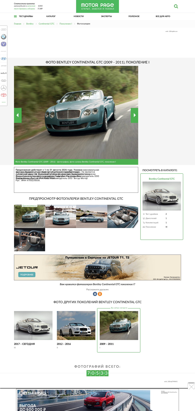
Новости (79, 16)
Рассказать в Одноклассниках (100, 294)
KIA (3, 73)
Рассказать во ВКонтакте (95, 294)
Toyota (3, 95)
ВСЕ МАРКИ (4, 101)
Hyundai (3, 58)
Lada (3, 80)
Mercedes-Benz (3, 87)
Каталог (51, 16)
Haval (3, 51)
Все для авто (163, 16)
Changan (3, 44)
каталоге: (31, 6)
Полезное (133, 16)
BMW (3, 36)
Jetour (3, 65)
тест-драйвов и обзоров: (24, 9)
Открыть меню (15, 19)
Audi (3, 29)
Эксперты (106, 16)
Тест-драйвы (26, 16)
